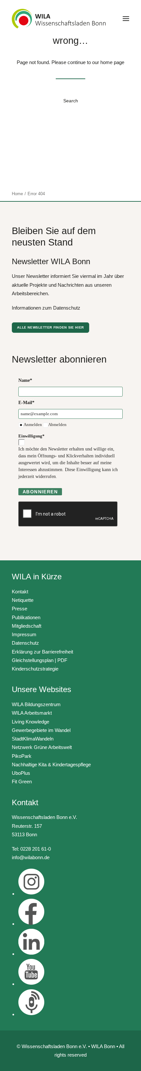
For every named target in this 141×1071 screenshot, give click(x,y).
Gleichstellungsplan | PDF (39, 660)
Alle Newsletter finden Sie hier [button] (50, 328)
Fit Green (22, 781)
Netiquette (22, 600)
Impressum (24, 634)
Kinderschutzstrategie (35, 669)
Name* (25, 380)
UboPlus (21, 773)
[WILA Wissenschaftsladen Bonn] (59, 18)
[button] (126, 18)
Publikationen (26, 617)
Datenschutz (25, 643)
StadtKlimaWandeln (32, 738)
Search (70, 100)
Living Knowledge (30, 721)
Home (17, 193)
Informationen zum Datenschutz (46, 308)
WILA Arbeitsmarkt (32, 713)
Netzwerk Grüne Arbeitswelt (42, 747)
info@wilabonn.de (31, 857)
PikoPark (21, 756)
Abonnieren (40, 491)
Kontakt (20, 591)
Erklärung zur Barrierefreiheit (42, 651)
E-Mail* (26, 402)
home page (112, 62)
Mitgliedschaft (26, 626)
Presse (19, 608)
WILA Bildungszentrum (36, 704)
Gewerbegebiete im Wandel (41, 730)
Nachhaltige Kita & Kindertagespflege (51, 764)
